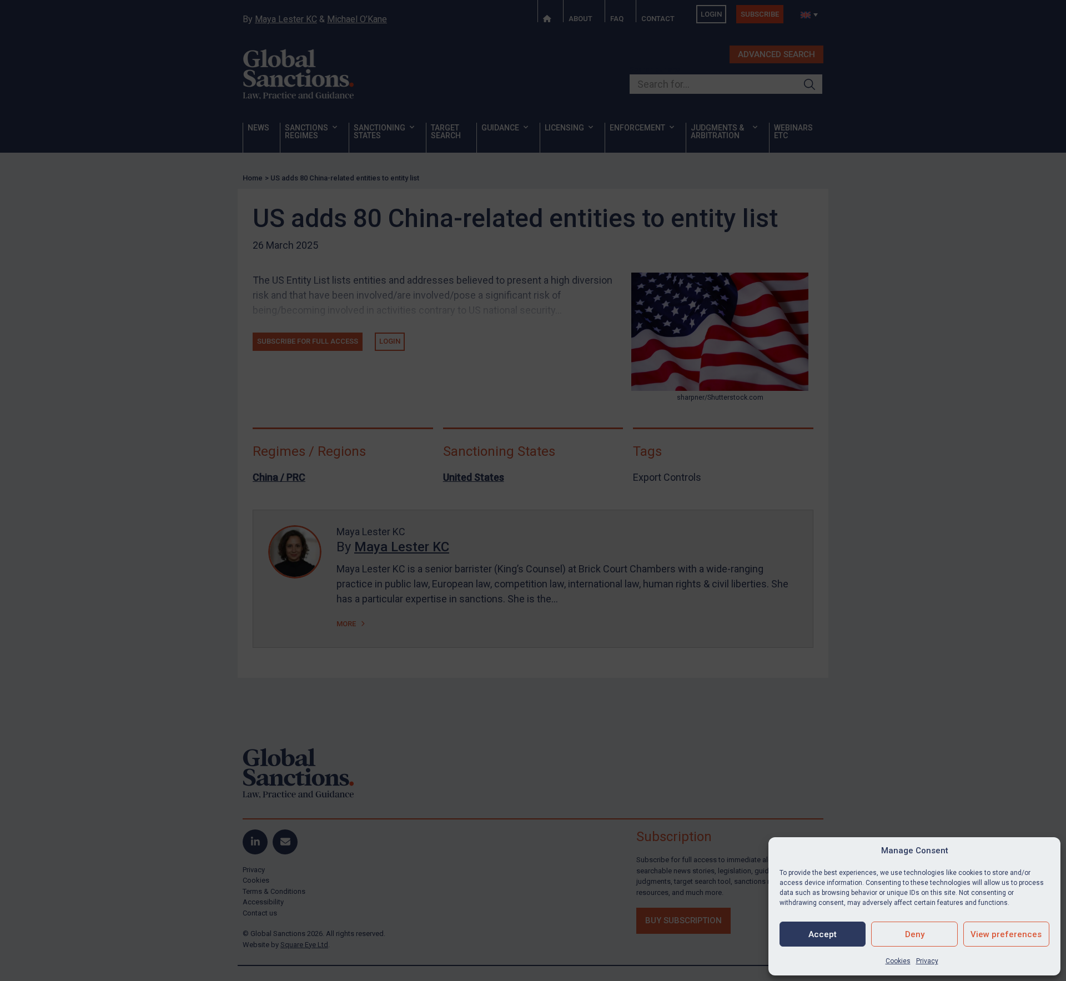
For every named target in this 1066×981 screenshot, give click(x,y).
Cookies (898, 961)
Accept (822, 934)
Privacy (927, 961)
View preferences (1006, 934)
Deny (914, 934)
